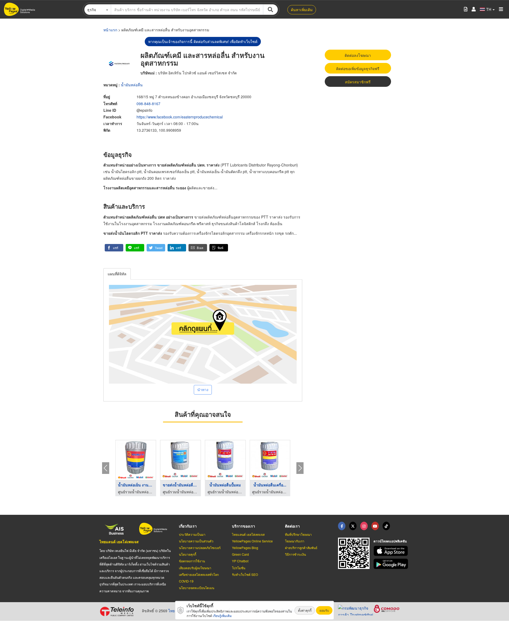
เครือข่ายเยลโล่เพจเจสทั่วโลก (199, 574)
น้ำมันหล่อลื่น (132, 84)
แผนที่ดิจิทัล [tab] (117, 273)
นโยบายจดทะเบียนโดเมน (196, 587)
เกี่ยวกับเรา (188, 526)
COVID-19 (186, 581)
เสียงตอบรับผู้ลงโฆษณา (195, 568)
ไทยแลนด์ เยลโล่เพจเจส (119, 541)
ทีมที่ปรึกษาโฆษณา (298, 534)
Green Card (240, 554)
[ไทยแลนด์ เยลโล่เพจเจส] (353, 526)
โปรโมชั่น (238, 568)
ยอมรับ (324, 610)
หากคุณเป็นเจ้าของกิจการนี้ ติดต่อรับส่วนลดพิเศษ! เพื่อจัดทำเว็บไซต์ (202, 41)
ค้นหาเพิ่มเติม (302, 9)
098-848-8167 (148, 103)
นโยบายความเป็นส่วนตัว (196, 541)
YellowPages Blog (245, 547)
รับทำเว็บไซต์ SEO (245, 574)
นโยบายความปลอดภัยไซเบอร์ (200, 547)
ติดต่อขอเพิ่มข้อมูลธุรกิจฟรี (357, 68)
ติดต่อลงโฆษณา (358, 55)
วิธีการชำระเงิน (295, 554)
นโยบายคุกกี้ (187, 554)
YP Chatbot (240, 561)
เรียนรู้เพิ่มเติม (222, 615)
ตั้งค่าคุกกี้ (304, 610)
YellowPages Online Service (252, 541)
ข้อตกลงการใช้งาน (192, 561)
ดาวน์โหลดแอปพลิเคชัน (390, 541)
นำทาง (202, 389)
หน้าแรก (110, 29)
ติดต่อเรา (292, 526)
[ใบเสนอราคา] (465, 9)
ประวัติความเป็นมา (192, 534)
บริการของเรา (243, 526)
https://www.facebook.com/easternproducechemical (180, 116)
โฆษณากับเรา (294, 541)
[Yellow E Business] (341, 526)
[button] (114, 247)
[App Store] (392, 551)
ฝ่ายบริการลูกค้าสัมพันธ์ (301, 547)
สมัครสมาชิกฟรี (358, 81)
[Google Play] (392, 564)
